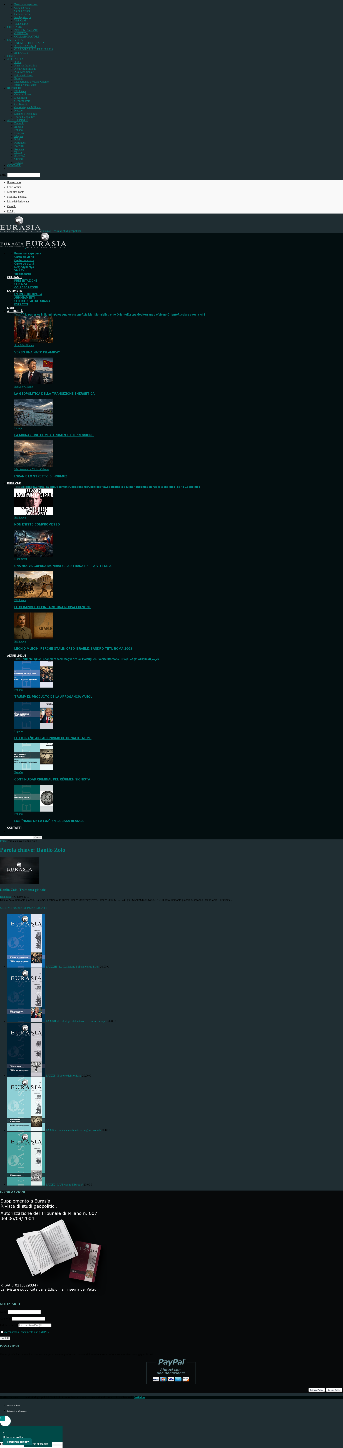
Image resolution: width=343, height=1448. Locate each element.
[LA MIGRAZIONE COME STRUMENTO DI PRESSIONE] (33, 424)
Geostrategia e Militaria (27, 107)
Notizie (18, 110)
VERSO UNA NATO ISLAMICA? (37, 352)
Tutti (17, 314)
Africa (17, 62)
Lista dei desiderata (18, 201)
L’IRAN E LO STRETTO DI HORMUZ (40, 476)
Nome (3, 1311)
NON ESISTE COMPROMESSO (37, 524)
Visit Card (20, 20)
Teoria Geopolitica (24, 116)
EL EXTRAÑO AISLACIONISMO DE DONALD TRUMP (52, 738)
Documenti (20, 97)
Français (19, 133)
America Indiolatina (25, 65)
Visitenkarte (21, 23)
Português (20, 142)
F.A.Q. (11, 211)
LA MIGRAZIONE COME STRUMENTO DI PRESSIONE (54, 435)
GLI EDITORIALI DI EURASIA (33, 49)
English (18, 126)
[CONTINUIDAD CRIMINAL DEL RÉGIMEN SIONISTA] (33, 769)
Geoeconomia (22, 100)
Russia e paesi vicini (25, 84)
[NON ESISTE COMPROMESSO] (33, 514)
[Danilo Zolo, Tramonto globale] (19, 882)
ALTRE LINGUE (17, 120)
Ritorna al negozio (38, 1443)
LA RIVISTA (15, 39)
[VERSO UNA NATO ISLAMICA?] (33, 342)
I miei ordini (14, 187)
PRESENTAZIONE (26, 30)
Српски (19, 158)
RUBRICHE (14, 88)
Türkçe (18, 152)
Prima (3, 840)
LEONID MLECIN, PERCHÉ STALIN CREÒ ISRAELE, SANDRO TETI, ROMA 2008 (73, 649)
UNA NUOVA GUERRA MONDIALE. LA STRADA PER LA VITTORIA (62, 566)
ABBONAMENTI (25, 46)
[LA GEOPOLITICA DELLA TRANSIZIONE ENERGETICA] (33, 383)
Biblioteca (20, 91)
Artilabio (139, 1397)
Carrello (11, 206)
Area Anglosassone (25, 68)
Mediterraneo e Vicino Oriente (31, 81)
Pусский (19, 145)
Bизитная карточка (26, 4)
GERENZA (21, 33)
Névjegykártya (22, 17)
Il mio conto (14, 182)
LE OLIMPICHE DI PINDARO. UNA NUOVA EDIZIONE (52, 607)
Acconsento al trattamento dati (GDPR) (26, 1331)
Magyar (18, 136)
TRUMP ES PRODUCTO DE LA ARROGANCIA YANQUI (53, 697)
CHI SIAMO (14, 26)
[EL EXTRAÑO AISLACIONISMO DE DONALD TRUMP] (33, 727)
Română (19, 149)
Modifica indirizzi (17, 196)
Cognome (5, 1318)
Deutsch (19, 123)
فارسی (18, 162)
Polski (17, 139)
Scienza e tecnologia (25, 113)
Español (18, 129)
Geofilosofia (21, 104)
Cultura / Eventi (23, 94)
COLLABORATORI (26, 36)
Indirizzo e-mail (9, 1325)
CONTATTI (14, 165)
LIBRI (11, 55)
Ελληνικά (19, 155)
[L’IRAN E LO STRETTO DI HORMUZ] (33, 466)
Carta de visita (22, 7)
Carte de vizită (22, 14)
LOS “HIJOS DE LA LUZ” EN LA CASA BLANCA (49, 821)
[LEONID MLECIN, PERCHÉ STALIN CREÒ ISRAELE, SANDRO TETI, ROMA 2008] (33, 638)
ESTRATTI (21, 52)
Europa (18, 78)
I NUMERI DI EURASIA (29, 42)
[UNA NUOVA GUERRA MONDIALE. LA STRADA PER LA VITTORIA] (33, 555)
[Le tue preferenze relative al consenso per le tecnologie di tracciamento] (17, 1441)
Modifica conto (15, 191)
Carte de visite (22, 10)
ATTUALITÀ (15, 59)
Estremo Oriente (23, 75)
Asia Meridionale (24, 71)
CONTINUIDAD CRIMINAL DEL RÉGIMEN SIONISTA (52, 779)
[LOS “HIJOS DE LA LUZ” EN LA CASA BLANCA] (33, 810)
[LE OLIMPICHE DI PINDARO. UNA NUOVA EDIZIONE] (33, 597)
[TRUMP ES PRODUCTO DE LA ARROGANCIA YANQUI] (33, 686)
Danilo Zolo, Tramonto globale (23, 890)
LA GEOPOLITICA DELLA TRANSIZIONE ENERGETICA (54, 394)
